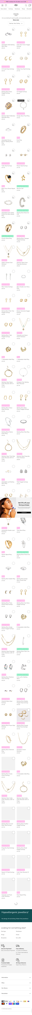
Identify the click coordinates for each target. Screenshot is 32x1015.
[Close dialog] (31, 498)
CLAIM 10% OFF (24, 512)
